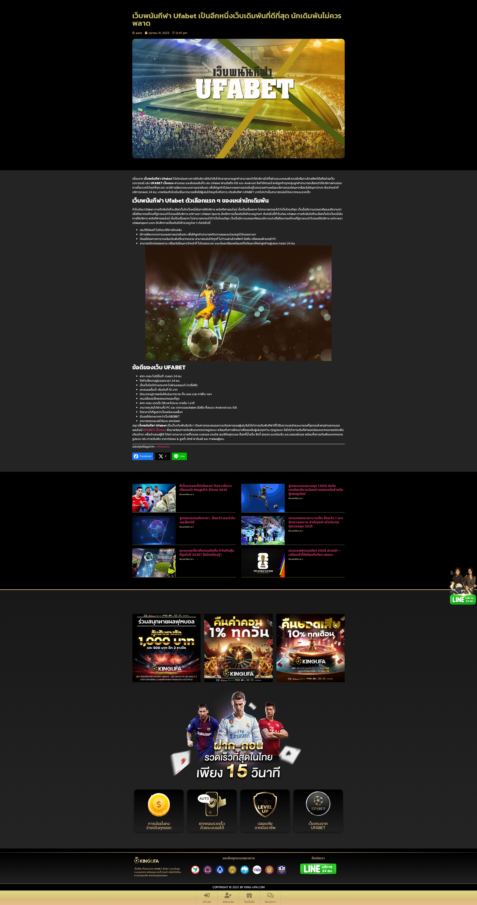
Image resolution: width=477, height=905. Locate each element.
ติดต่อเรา (270, 902)
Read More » (186, 494)
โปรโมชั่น (249, 902)
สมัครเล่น (228, 902)
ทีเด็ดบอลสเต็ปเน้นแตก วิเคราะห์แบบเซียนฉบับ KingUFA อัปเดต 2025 (205, 487)
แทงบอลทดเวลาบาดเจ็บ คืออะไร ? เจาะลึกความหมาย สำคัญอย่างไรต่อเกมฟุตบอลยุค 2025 (315, 522)
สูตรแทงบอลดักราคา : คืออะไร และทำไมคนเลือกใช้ (207, 520)
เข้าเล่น (207, 902)
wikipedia (163, 446)
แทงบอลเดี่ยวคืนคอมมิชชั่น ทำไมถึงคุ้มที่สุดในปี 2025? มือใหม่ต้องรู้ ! (206, 552)
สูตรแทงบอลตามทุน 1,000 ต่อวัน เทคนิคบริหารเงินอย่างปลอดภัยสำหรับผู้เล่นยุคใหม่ (315, 489)
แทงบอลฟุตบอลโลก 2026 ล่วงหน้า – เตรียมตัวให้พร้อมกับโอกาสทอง (314, 552)
